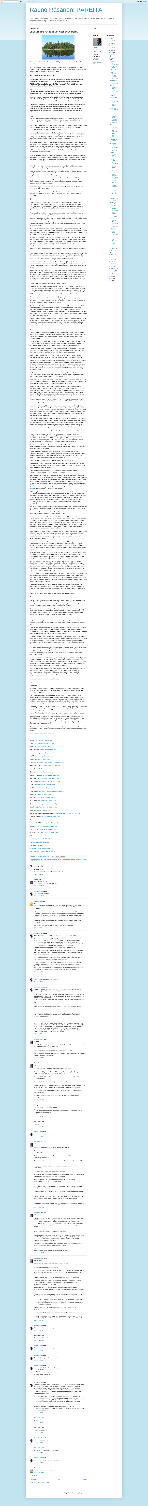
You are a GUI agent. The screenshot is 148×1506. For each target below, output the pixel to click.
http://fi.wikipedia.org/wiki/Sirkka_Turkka (41, 839)
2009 (110, 50)
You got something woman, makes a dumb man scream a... (114, 89)
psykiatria (33, 860)
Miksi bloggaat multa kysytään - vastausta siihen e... (114, 119)
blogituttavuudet (53, 859)
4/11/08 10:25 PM (39, 1057)
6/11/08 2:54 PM (38, 1350)
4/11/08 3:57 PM (38, 971)
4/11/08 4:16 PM (38, 981)
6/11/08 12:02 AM (39, 1207)
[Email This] (56, 857)
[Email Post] (53, 856)
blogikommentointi (38, 859)
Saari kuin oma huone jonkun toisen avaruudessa (114, 232)
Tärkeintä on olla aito (113, 140)
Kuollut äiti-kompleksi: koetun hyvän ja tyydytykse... (114, 184)
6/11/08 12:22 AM (39, 1252)
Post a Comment (36, 1476)
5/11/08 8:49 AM (38, 1126)
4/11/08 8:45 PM (38, 1034)
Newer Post (33, 1479)
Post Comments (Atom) (43, 1482)
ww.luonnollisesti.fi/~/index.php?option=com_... (43, 851)
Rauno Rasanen (38, 1039)
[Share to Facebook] (62, 857)
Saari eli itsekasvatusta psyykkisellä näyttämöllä (114, 222)
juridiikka (69, 859)
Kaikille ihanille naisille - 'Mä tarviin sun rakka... (114, 75)
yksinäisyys (44, 860)
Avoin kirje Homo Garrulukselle (114, 168)
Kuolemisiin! (113, 97)
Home (58, 1479)
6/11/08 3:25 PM (38, 1432)
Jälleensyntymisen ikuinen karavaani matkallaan (114, 213)
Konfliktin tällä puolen (114, 199)
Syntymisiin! (113, 95)
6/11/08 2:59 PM (38, 1377)
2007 (110, 274)
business (60, 859)
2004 (110, 281)
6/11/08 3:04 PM (38, 1412)
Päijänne (84, 859)
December (113, 54)
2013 (110, 40)
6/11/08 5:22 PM (38, 1442)
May (112, 261)
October (113, 248)
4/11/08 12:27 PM (39, 895)
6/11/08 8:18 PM (38, 1462)
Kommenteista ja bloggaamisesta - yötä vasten (114, 64)
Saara (36, 1468)
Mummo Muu (38, 901)
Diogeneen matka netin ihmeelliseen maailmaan (114, 111)
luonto (73, 859)
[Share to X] (60, 857)
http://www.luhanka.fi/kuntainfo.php (40, 848)
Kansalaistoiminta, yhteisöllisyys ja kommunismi (114, 241)
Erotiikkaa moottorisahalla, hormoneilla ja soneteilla (114, 146)
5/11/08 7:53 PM (38, 1136)
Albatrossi (113, 70)
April (112, 264)
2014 (110, 38)
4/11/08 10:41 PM (39, 1099)
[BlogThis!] (58, 857)
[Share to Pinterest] (64, 857)
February (113, 268)
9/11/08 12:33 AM (39, 1472)
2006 (110, 276)
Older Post (84, 1479)
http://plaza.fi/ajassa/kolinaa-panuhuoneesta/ (52, 791)
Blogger (81, 1493)
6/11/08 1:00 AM (38, 1320)
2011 (110, 45)
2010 (110, 47)
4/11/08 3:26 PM (38, 928)
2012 (110, 43)
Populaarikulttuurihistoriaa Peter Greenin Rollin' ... (114, 103)
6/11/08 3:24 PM (38, 1422)
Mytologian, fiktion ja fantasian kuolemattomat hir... (114, 193)
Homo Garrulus (38, 891)
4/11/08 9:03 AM (38, 874)
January (113, 271)
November (113, 58)
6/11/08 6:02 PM (38, 1452)
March (112, 266)
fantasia (65, 859)
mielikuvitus (78, 859)
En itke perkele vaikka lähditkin (113, 155)
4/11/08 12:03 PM (39, 886)
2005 (110, 278)
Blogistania (46, 859)
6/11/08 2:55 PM (38, 1360)
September (114, 250)
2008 (110, 52)
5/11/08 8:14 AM (38, 1116)
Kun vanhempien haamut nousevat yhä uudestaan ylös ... (114, 129)
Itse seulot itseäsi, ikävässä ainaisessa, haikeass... (114, 175)
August (113, 254)
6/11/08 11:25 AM (39, 1340)
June (112, 259)
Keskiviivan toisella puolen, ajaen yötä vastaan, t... (114, 205)
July (112, 256)
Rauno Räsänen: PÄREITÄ (66, 9)
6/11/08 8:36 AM (38, 1330)
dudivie (36, 879)
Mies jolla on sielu (113, 136)
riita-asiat (38, 860)
